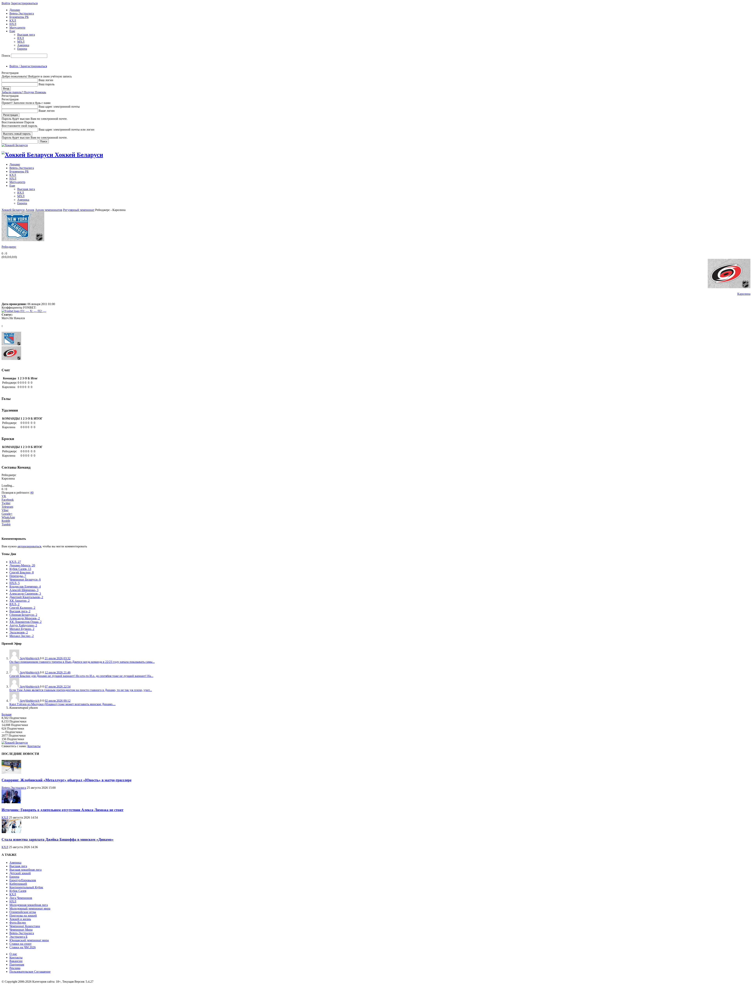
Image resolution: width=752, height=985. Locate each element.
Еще (12, 31)
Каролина (743, 293)
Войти (6, 3)
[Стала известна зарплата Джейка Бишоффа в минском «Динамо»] (11, 832)
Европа (22, 48)
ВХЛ (20, 38)
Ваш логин (46, 80)
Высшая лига (26, 34)
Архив (29, 210)
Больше (7, 714)
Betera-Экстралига (21, 13)
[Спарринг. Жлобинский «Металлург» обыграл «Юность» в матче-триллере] (11, 772)
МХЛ (20, 41)
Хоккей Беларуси (13, 210)
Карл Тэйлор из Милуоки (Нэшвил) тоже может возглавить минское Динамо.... (62, 704)
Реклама (14, 968)
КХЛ (12, 20)
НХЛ (12, 24)
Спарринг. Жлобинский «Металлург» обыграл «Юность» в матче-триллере (66, 780)
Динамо (14, 10)
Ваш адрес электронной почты (59, 106)
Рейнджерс (9, 246)
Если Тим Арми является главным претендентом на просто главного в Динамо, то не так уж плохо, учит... (80, 690)
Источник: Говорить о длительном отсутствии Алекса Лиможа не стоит (62, 810)
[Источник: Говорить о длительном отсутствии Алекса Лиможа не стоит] (11, 802)
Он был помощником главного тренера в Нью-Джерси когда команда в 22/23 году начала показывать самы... (82, 661)
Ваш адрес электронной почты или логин (66, 129)
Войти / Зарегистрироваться (28, 66)
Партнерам (16, 964)
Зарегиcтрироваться (24, 3)
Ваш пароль (46, 84)
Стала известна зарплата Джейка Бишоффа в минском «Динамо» (58, 839)
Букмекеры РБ (19, 17)
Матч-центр (17, 27)
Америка (23, 45)
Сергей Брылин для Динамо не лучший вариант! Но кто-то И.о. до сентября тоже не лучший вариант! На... (81, 676)
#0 (31, 492)
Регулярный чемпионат (78, 210)
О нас (13, 954)
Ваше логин (47, 110)
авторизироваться (29, 546)
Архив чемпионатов (48, 210)
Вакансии (16, 961)
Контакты (34, 746)
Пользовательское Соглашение (30, 971)
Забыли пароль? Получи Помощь (24, 92)
